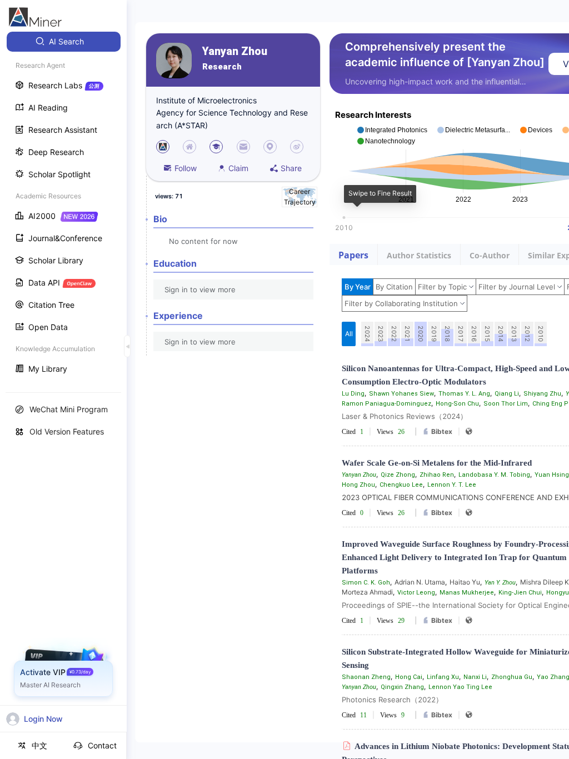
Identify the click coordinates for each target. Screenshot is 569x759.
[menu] (63, 206)
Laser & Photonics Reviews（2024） (404, 416)
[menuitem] (64, 42)
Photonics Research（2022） (392, 699)
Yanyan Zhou (234, 51)
